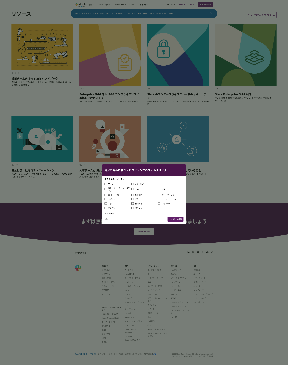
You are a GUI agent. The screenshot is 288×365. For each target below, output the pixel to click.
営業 (137, 199)
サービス (111, 184)
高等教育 (111, 208)
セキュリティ (140, 208)
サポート (111, 199)
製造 (163, 189)
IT (162, 183)
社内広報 (138, 203)
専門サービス (113, 195)
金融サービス (167, 203)
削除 (106, 219)
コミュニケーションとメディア (119, 189)
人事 (110, 203)
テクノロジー (140, 184)
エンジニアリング (169, 199)
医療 (137, 189)
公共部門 (138, 195)
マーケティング (168, 195)
